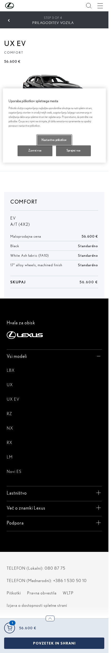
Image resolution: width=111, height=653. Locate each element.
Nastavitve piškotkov (54, 140)
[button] (20, 6)
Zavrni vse (34, 150)
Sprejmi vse (73, 150)
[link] (54, 643)
